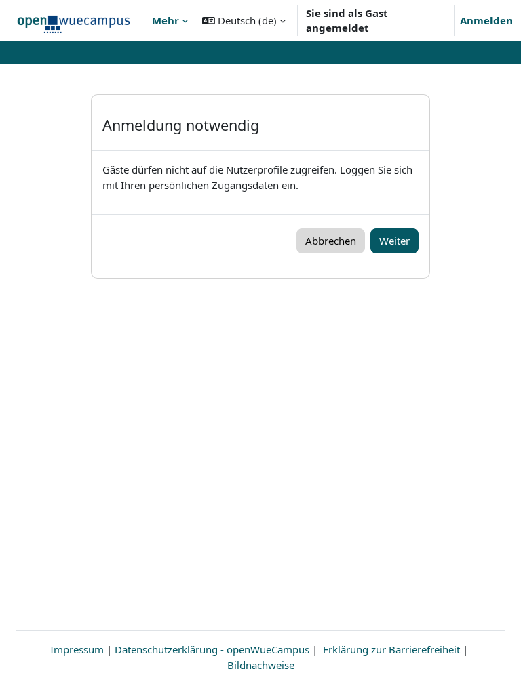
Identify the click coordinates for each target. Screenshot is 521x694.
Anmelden (486, 20)
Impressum (77, 649)
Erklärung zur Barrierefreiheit (391, 649)
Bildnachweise (260, 665)
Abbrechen (330, 240)
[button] (243, 20)
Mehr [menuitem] (165, 20)
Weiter (394, 240)
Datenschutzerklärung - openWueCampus (212, 649)
